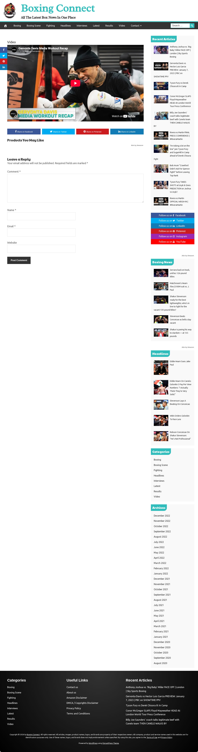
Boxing (17, 25)
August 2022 (160, 536)
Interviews (82, 25)
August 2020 (160, 663)
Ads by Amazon (137, 145)
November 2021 (162, 584)
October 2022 (161, 526)
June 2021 (159, 610)
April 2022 (159, 557)
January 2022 (161, 573)
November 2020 (162, 647)
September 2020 (162, 657)
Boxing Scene (34, 25)
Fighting (50, 25)
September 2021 (162, 594)
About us (71, 692)
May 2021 (159, 615)
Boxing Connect (58, 8)
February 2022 (161, 568)
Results (109, 25)
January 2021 (161, 636)
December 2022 (162, 515)
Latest (96, 25)
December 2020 (162, 642)
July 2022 (159, 542)
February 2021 (161, 631)
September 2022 (162, 531)
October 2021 (161, 589)
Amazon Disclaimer (77, 697)
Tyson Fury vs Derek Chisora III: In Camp (147, 705)
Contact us (72, 687)
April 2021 (159, 621)
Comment (14, 171)
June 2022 (159, 547)
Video (122, 25)
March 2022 (160, 563)
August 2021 (160, 600)
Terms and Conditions (78, 713)
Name (11, 210)
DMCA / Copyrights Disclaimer (82, 703)
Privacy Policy (74, 708)
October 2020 (161, 652)
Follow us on (172, 215)
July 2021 (159, 605)
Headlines (66, 25)
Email (11, 226)
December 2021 (162, 578)
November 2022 (162, 521)
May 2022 (159, 552)
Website (12, 242)
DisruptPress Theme (110, 743)
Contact (135, 25)
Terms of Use (152, 737)
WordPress (93, 743)
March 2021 (160, 626)
